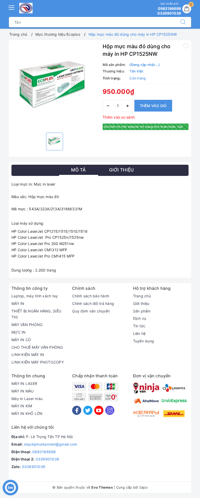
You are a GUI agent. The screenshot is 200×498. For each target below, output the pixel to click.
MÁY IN (17, 303)
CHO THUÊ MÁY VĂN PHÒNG (37, 347)
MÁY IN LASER (24, 383)
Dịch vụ (139, 318)
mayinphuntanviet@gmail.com (50, 444)
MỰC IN (18, 332)
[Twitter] (87, 410)
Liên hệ (139, 333)
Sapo (143, 487)
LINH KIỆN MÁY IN (27, 354)
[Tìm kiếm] (183, 22)
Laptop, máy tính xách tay (34, 296)
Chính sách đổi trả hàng (93, 303)
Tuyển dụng (143, 341)
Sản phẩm (142, 311)
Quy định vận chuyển (91, 311)
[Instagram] (109, 410)
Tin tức (139, 326)
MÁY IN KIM (21, 406)
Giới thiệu (141, 303)
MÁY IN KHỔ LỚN (27, 413)
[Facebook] (76, 410)
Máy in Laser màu (26, 398)
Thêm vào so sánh (119, 117)
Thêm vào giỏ (153, 105)
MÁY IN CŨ (21, 339)
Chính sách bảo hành (90, 296)
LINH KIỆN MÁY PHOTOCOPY (37, 362)
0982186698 (44, 452)
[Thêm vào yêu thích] (186, 46)
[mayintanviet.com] (26, 8)
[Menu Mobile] (12, 7)
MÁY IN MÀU (22, 391)
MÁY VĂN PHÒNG (26, 324)
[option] (54, 86)
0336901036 (47, 459)
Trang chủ (142, 296)
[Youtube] (98, 410)
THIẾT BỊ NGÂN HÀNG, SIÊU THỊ (36, 314)
